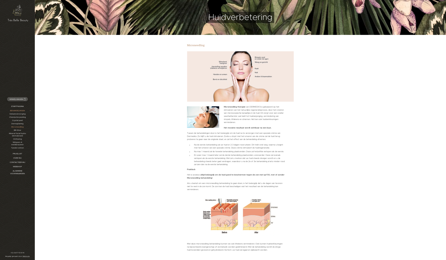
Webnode (26, 256)
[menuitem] (17, 106)
